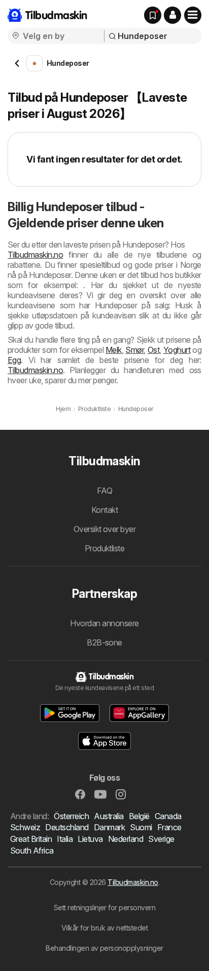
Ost (153, 350)
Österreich (71, 816)
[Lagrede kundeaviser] (152, 15)
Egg (14, 360)
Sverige (161, 839)
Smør (134, 350)
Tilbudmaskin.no (35, 255)
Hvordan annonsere (104, 623)
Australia (108, 816)
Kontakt (104, 510)
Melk (114, 350)
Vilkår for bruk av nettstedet (104, 927)
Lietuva (90, 839)
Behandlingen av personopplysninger (104, 948)
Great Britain (31, 839)
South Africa (32, 850)
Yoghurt (176, 350)
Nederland (125, 839)
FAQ (104, 491)
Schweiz (25, 827)
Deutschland (66, 827)
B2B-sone (104, 642)
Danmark (109, 827)
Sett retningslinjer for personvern (105, 907)
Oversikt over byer (105, 529)
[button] (172, 15)
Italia (65, 839)
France (169, 827)
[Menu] (192, 15)
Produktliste (105, 548)
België (139, 816)
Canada (168, 816)
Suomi (141, 827)
